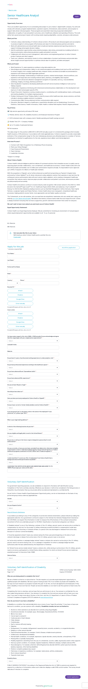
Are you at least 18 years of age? (17, 384)
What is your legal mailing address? (17, 420)
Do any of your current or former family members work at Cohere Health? (28, 405)
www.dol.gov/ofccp (46, 597)
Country (10, 280)
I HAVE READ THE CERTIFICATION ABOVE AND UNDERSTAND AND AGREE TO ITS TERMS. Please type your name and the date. (30, 467)
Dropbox (20, 295)
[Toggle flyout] (17, 283)
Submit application (73, 677)
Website (9, 351)
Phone (22, 280)
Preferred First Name (13, 267)
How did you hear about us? (15, 391)
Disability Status (12, 658)
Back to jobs (12, 10)
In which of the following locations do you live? (20, 426)
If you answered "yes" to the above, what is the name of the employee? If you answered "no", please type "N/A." (29, 412)
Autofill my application (69, 247)
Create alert (17, 237)
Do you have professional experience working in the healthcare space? (27, 364)
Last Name (10, 260)
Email (9, 273)
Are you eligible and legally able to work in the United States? (25, 433)
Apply (77, 16)
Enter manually (20, 303)
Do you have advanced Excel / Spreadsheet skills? (21, 371)
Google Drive (20, 299)
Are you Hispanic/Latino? (14, 505)
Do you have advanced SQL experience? (19, 378)
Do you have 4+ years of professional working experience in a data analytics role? (30, 358)
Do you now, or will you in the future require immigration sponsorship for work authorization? (29, 440)
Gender (9, 498)
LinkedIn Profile (11, 344)
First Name (10, 253)
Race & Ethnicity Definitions (16, 512)
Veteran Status (11, 555)
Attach (20, 290)
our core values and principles (22, 198)
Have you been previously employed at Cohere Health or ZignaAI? (26, 398)
